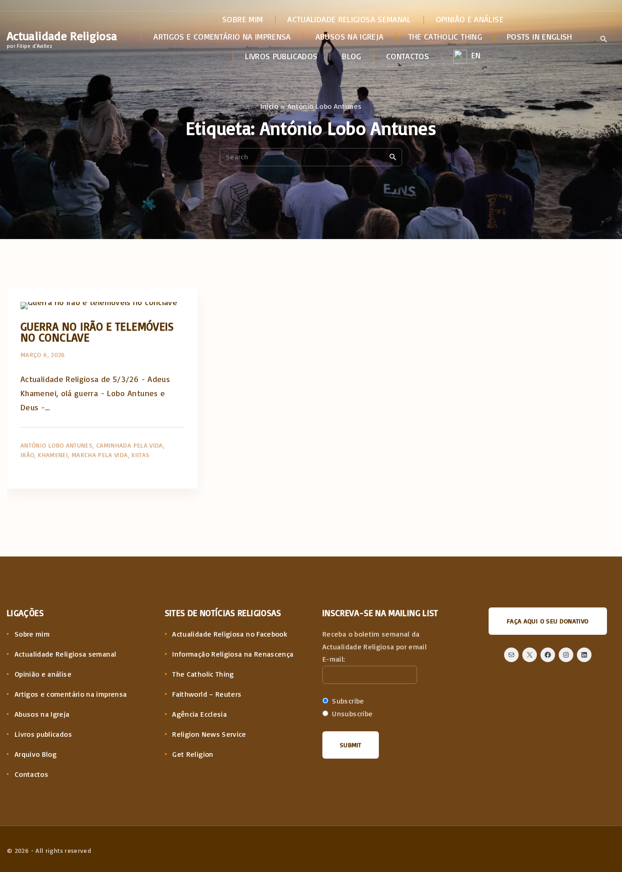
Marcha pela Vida (99, 455)
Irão (27, 455)
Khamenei (53, 455)
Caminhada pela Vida (129, 445)
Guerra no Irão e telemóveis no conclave (97, 331)
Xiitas (140, 455)
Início (269, 106)
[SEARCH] (393, 156)
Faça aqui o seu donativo (548, 621)
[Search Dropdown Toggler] (603, 39)
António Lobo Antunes (56, 445)
